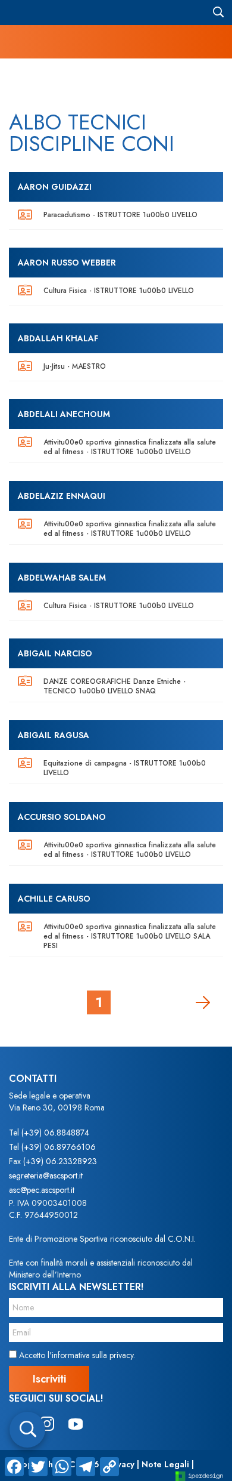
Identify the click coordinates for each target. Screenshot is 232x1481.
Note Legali (165, 1464)
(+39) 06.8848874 (55, 1132)
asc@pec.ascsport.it (41, 1190)
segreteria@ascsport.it (46, 1175)
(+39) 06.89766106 (58, 1147)
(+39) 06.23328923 (60, 1161)
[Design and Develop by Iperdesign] (199, 1475)
